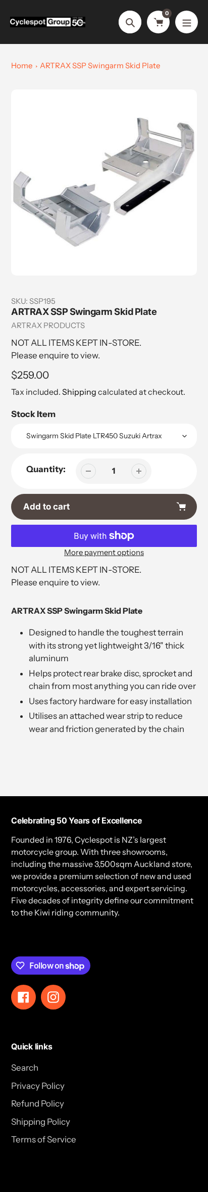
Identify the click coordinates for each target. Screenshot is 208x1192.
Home (21, 65)
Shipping (79, 392)
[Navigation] (186, 22)
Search (24, 1068)
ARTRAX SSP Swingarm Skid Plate (100, 65)
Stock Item (33, 414)
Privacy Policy (38, 1086)
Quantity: (46, 469)
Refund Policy (37, 1103)
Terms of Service (43, 1139)
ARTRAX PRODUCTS (48, 325)
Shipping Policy (40, 1122)
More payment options (104, 552)
